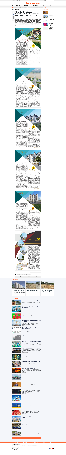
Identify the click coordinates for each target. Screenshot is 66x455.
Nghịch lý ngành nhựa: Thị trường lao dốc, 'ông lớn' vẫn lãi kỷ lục (31, 341)
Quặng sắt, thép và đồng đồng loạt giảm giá (28, 368)
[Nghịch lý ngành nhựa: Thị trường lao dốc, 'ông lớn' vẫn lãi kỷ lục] (16, 344)
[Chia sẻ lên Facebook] (13, 14)
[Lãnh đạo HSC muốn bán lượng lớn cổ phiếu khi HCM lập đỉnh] (16, 350)
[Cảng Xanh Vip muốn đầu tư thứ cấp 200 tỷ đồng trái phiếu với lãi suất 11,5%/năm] (16, 377)
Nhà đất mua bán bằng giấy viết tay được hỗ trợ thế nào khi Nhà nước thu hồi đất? (32, 291)
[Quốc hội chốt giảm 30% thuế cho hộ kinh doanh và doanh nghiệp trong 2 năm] (16, 384)
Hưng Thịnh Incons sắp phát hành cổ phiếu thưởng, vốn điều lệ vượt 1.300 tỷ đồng (22, 7)
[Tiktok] (53, 448)
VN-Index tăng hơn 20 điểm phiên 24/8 (27, 389)
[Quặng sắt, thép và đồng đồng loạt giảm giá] (16, 370)
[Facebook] (49, 448)
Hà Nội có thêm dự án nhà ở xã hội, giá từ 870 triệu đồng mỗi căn (18, 291)
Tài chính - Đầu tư (26, 325)
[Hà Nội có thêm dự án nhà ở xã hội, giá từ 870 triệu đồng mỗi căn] (18, 285)
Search (53, 0)
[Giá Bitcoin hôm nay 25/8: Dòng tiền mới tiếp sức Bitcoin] (16, 357)
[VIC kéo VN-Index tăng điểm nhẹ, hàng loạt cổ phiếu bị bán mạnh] (16, 316)
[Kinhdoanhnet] (33, 3)
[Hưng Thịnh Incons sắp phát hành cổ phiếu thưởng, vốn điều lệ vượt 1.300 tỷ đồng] (16, 323)
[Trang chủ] (13, 5)
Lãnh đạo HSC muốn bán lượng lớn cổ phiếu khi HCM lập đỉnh (31, 348)
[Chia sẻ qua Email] (13, 17)
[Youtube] (52, 448)
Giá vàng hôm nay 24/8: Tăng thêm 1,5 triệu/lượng (29, 410)
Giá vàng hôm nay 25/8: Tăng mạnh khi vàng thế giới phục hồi (31, 361)
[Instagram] (50, 448)
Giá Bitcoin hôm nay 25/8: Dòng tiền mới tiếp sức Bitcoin (30, 354)
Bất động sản (13, 288)
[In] (13, 19)
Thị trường (25, 372)
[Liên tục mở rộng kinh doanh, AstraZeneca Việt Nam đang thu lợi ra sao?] (16, 337)
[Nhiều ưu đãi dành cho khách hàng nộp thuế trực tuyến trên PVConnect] (16, 405)
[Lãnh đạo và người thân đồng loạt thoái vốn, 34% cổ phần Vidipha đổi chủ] (16, 302)
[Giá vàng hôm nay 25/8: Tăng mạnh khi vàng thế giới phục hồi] (16, 364)
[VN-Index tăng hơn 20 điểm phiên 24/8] (16, 391)
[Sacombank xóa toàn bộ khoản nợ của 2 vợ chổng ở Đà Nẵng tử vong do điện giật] (16, 419)
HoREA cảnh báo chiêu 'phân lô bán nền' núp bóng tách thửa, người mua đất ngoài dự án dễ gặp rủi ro (46, 291)
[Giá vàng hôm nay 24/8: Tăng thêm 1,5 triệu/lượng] (16, 412)
